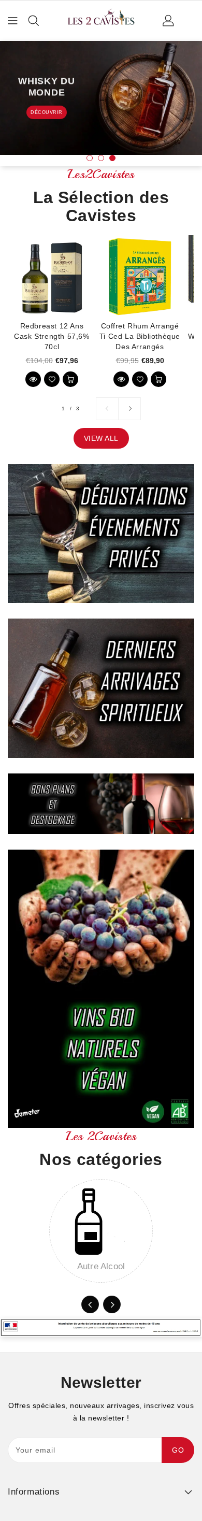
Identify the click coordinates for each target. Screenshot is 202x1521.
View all (101, 438)
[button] (89, 158)
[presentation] (90, 1304)
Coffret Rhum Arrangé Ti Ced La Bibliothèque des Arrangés (139, 336)
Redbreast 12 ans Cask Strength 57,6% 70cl (51, 336)
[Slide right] (129, 408)
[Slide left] (107, 408)
